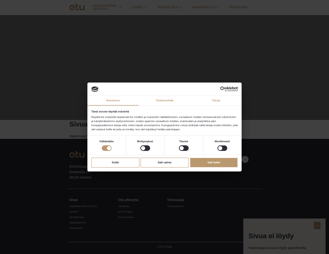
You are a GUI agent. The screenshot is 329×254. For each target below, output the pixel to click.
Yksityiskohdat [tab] (164, 100)
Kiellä (115, 162)
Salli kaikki (214, 162)
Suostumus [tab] (113, 100)
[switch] (145, 148)
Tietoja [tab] (216, 100)
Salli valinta (164, 162)
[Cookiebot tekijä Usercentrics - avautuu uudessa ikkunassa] (223, 89)
